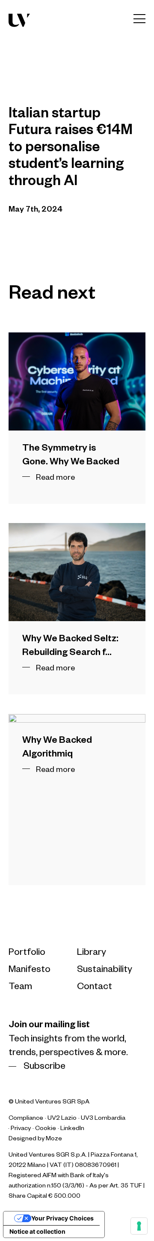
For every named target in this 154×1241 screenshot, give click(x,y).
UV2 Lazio (62, 1118)
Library (91, 953)
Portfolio (27, 953)
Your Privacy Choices (62, 1218)
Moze (54, 1139)
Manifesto (29, 971)
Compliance (26, 1118)
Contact (94, 988)
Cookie (45, 1129)
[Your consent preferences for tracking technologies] (139, 1226)
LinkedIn (72, 1129)
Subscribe (44, 1067)
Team (20, 988)
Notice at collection (37, 1231)
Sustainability (104, 971)
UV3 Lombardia (103, 1118)
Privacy (21, 1129)
